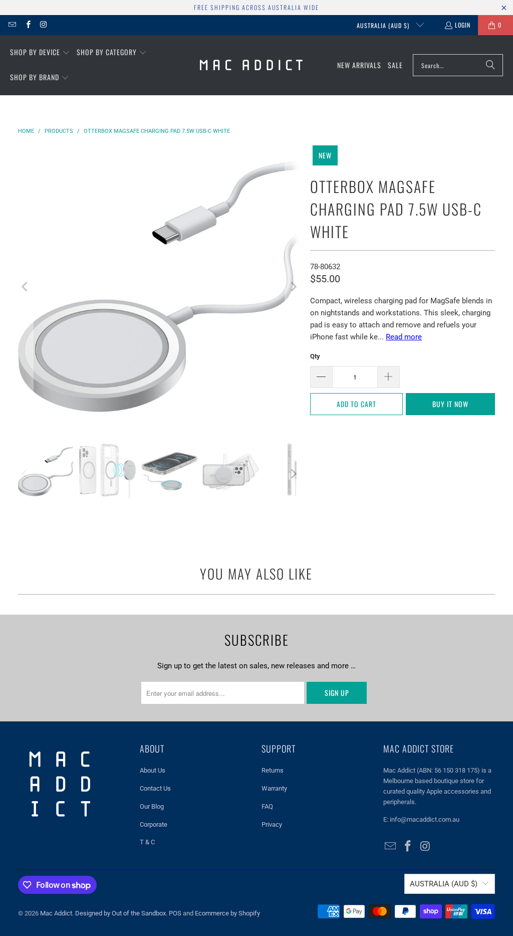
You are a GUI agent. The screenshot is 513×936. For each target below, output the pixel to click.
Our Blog (152, 806)
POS (175, 913)
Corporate (153, 824)
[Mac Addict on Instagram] (43, 25)
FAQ (267, 806)
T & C (147, 842)
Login (462, 25)
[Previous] (26, 286)
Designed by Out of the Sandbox (120, 913)
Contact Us (155, 788)
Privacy (272, 824)
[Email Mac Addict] (12, 25)
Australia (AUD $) (384, 25)
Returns (273, 770)
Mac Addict (56, 913)
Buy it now (450, 404)
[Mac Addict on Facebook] (27, 25)
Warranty (274, 788)
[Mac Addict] (251, 65)
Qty (315, 356)
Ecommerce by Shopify (227, 913)
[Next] (293, 286)
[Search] (490, 65)
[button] (40, 52)
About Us (152, 770)
